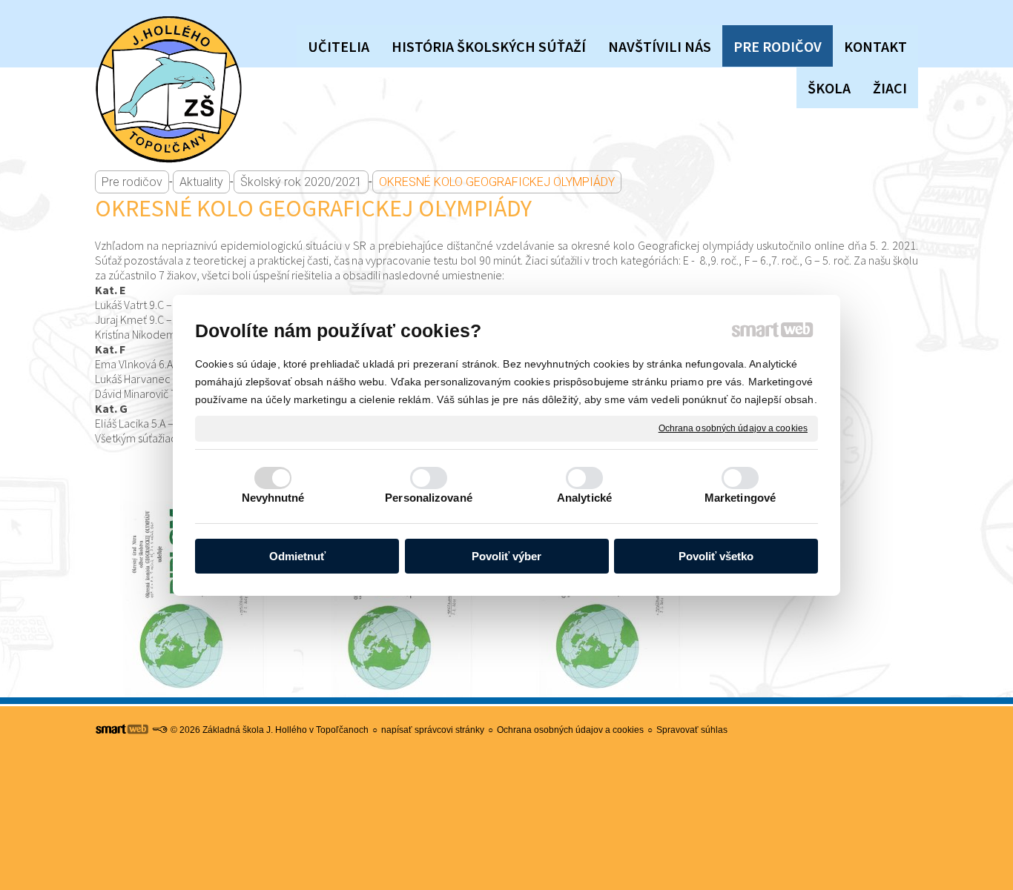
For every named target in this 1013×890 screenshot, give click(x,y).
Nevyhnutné (273, 497)
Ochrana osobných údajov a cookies (733, 427)
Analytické (584, 497)
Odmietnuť (297, 556)
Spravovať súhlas (691, 730)
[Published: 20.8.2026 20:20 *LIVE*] (159, 730)
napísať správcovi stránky (432, 730)
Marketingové (740, 497)
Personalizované (428, 497)
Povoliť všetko (716, 556)
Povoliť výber (506, 556)
